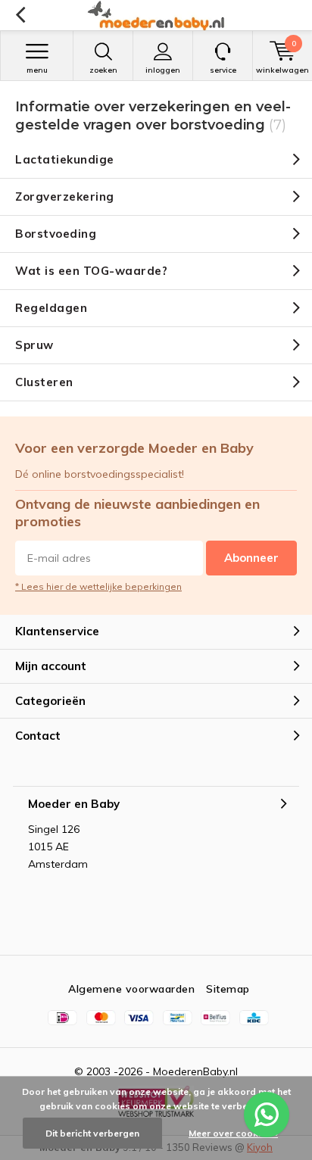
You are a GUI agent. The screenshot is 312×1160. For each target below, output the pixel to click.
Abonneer (251, 557)
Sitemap (228, 989)
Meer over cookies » (233, 1133)
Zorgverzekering (64, 196)
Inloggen (162, 70)
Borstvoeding (55, 233)
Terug (20, 15)
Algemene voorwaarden (131, 989)
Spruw (34, 345)
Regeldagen (51, 308)
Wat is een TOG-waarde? (91, 270)
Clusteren (44, 382)
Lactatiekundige (64, 159)
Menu (37, 70)
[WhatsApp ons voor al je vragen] (266, 1114)
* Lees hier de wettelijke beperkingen (98, 586)
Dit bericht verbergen (92, 1133)
